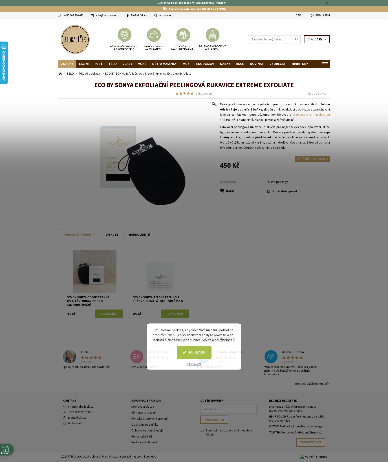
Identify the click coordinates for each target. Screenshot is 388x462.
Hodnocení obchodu (144, 442)
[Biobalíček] (75, 39)
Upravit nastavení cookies (138, 456)
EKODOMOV (205, 63)
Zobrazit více (311, 442)
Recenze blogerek (283, 400)
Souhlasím (197, 352)
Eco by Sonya (317, 93)
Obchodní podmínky (144, 424)
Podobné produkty (79, 234)
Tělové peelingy (277, 182)
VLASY (127, 63)
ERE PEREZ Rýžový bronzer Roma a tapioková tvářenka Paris (292, 409)
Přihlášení (322, 15)
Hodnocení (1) (139, 234)
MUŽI (186, 63)
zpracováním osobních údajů (230, 432)
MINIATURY (299, 63)
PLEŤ (99, 63)
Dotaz (230, 191)
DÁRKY (225, 63)
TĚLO (112, 63)
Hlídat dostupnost (284, 191)
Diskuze (112, 234)
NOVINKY (257, 63)
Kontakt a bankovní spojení (149, 418)
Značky (67, 63)
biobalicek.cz (166, 15)
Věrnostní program (144, 413)
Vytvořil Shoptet (316, 457)
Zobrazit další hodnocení (311, 383)
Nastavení (194, 364)
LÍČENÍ (84, 63)
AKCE (240, 63)
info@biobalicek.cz (107, 15)
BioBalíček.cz (139, 15)
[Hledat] (297, 39)
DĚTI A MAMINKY (164, 63)
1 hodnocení (204, 93)
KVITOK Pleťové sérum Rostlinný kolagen (296, 426)
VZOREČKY (277, 63)
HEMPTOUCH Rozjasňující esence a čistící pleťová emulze (296, 418)
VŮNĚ (142, 63)
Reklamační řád (141, 436)
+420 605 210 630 (73, 15)
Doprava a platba (142, 407)
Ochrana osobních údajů (147, 430)
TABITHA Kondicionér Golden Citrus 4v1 (295, 432)
